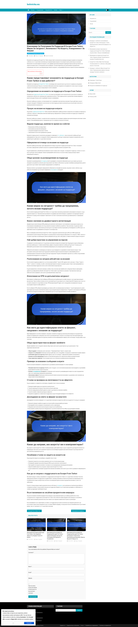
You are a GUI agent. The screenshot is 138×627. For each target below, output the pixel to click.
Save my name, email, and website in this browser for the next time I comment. (32, 589)
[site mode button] (107, 10)
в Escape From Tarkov (44, 84)
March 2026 (92, 94)
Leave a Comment (49, 55)
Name (30, 566)
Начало (32, 10)
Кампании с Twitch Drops (96, 80)
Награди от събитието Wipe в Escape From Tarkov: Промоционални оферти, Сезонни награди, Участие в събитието (100, 70)
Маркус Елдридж (39, 55)
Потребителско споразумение (91, 625)
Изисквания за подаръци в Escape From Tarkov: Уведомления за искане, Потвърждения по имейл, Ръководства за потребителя (79, 511)
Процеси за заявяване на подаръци (35, 53)
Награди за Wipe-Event (95, 83)
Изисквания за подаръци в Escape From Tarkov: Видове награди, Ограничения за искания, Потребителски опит (99, 57)
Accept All (29, 623)
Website (30, 578)
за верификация (37, 371)
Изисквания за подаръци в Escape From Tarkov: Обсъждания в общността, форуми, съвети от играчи (35, 535)
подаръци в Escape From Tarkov (41, 94)
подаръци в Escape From (38, 111)
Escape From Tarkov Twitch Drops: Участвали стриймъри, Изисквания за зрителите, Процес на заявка (35, 511)
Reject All (18, 623)
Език (61, 10)
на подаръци (44, 161)
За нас (55, 10)
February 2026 (93, 96)
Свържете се (48, 10)
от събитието (61, 135)
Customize (7, 623)
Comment (31, 552)
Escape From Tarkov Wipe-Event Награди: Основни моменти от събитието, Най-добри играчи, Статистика (100, 63)
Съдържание (40, 10)
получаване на (54, 169)
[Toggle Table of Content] (40, 73)
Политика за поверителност (105, 625)
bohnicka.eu (33, 4)
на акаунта (60, 485)
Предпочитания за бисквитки (73, 625)
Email (30, 572)
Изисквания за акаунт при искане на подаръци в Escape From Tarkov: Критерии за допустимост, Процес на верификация (100, 50)
